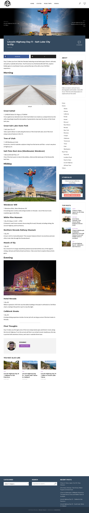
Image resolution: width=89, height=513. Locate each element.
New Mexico (67, 124)
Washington (67, 149)
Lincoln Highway (68, 162)
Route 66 (66, 154)
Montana (66, 133)
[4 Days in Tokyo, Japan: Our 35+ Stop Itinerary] (66, 211)
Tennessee (67, 141)
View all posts (25, 345)
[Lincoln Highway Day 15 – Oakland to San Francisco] (11, 365)
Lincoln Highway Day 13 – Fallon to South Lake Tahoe (48, 375)
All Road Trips (67, 165)
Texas (65, 143)
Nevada (66, 127)
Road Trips (48, 3)
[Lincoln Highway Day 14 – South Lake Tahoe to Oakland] (30, 365)
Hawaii (65, 119)
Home (32, 3)
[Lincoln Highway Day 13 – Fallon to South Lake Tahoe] (48, 365)
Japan (73, 208)
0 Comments (79, 44)
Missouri (66, 122)
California (66, 114)
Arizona (66, 111)
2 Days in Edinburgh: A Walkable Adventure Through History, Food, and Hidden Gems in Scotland (78, 234)
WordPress (57, 509)
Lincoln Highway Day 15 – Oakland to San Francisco (11, 375)
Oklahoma (66, 138)
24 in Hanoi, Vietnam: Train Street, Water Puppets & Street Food (77, 222)
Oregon (66, 135)
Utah (65, 146)
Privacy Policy (43, 509)
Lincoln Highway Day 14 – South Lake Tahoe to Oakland (29, 375)
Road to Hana (67, 160)
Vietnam (74, 217)
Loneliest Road (68, 157)
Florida (65, 116)
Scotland (75, 228)
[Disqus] (30, 405)
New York (66, 130)
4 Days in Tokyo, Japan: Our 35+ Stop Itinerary (78, 212)
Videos (56, 3)
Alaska (65, 108)
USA (8, 39)
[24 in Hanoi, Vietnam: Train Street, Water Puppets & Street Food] (66, 219)
